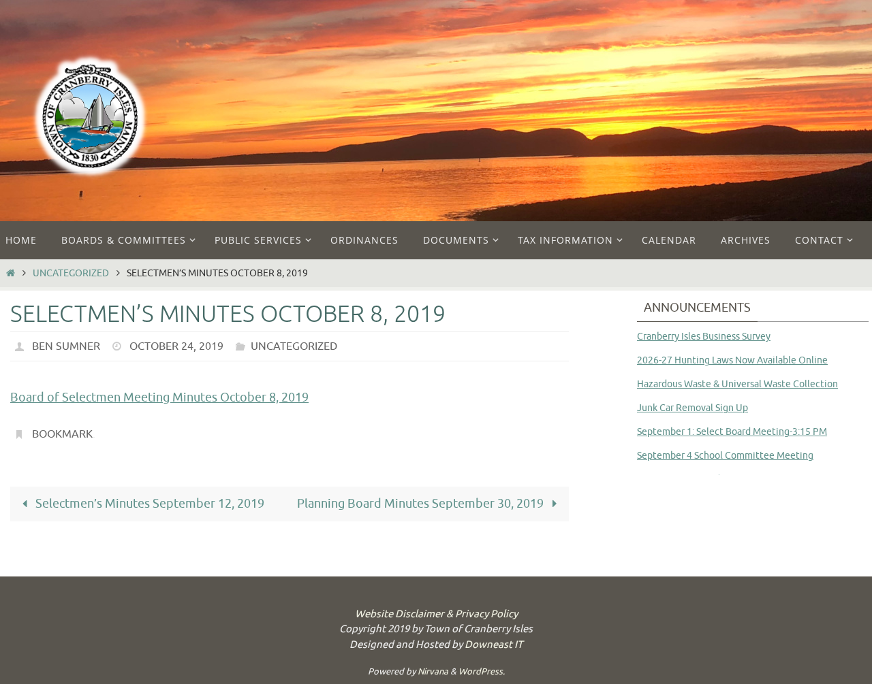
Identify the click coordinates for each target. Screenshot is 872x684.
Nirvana (433, 671)
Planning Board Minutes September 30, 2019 (421, 503)
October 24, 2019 (176, 346)
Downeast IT (494, 644)
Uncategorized (71, 273)
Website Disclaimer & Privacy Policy (436, 614)
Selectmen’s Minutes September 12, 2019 (148, 503)
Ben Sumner (66, 346)
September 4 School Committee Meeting (725, 455)
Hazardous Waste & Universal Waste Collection (737, 384)
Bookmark (62, 434)
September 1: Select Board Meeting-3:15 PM (732, 432)
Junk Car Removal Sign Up (692, 408)
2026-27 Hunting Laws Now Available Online (732, 360)
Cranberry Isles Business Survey (703, 336)
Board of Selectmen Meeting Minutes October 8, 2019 (159, 397)
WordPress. (481, 671)
